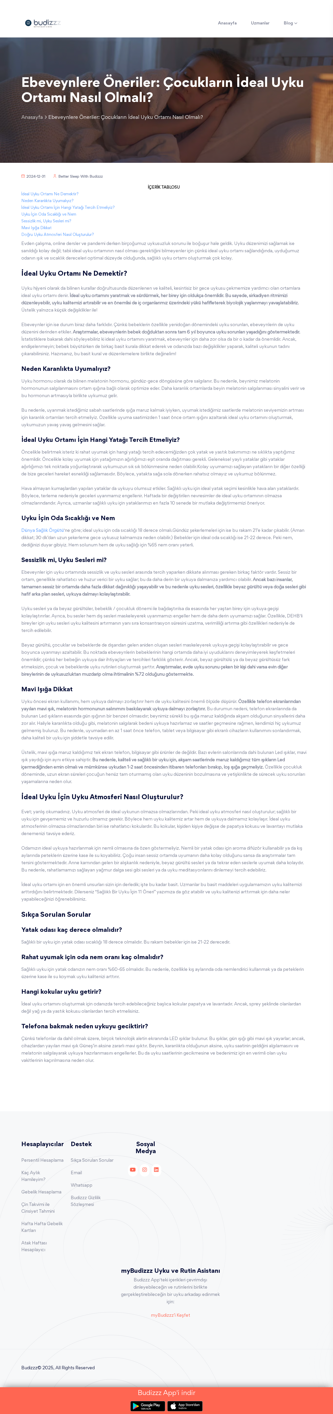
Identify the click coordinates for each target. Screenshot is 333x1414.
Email (76, 1173)
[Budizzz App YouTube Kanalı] (133, 1170)
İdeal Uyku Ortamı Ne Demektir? (50, 194)
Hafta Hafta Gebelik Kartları (42, 1227)
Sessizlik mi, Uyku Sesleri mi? (46, 221)
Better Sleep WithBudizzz (80, 176)
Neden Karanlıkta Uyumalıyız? (47, 201)
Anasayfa (227, 23)
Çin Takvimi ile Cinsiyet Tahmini (38, 1208)
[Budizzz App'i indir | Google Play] (148, 1406)
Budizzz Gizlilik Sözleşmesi (86, 1201)
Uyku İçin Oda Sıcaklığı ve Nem (48, 214)
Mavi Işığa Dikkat (36, 228)
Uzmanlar (260, 23)
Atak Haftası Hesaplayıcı (34, 1246)
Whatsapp (81, 1186)
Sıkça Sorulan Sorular (92, 1161)
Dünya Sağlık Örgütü (42, 531)
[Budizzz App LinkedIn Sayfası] (156, 1170)
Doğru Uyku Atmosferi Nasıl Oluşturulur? (57, 235)
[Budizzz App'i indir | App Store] (185, 1406)
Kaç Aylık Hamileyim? (33, 1176)
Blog (288, 23)
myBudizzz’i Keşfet (170, 1316)
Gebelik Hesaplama (41, 1192)
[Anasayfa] (43, 22)
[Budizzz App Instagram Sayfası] (144, 1170)
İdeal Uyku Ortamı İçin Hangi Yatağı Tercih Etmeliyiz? (68, 208)
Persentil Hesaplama (42, 1161)
